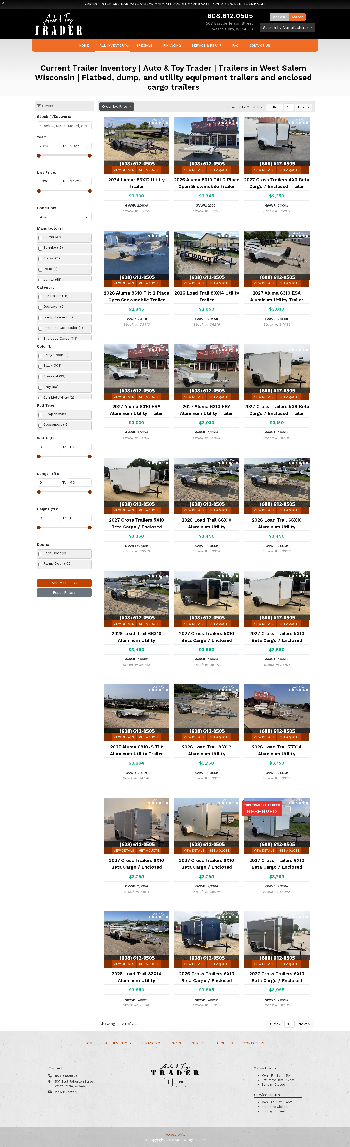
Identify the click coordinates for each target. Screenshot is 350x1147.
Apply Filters (64, 583)
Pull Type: (46, 405)
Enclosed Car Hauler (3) (63, 328)
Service (199, 1043)
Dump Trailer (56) (58, 317)
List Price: (46, 172)
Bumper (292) (54, 414)
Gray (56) (50, 387)
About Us (224, 1043)
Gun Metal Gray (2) (58, 397)
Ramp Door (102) (57, 563)
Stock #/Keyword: (54, 116)
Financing (172, 45)
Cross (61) (51, 258)
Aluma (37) (52, 237)
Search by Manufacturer (286, 27)
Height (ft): (47, 509)
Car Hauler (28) (56, 296)
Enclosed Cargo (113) (60, 338)
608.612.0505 (230, 16)
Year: (41, 137)
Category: (46, 287)
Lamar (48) (52, 279)
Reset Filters (64, 592)
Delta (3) (50, 269)
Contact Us (259, 45)
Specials (144, 45)
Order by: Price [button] (115, 106)
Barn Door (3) (54, 553)
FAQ (235, 45)
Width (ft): (47, 438)
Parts (176, 1043)
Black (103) (52, 365)
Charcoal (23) (54, 376)
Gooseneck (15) (56, 424)
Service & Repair (206, 45)
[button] (168, 1082)
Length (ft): (48, 473)
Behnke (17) (53, 247)
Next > (303, 107)
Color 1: (44, 346)
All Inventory (113, 45)
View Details (124, 170)
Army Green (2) (56, 355)
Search (297, 17)
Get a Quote (149, 170)
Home (84, 45)
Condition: (46, 208)
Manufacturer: (50, 228)
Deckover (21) (54, 306)
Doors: (43, 544)
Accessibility (175, 1134)
